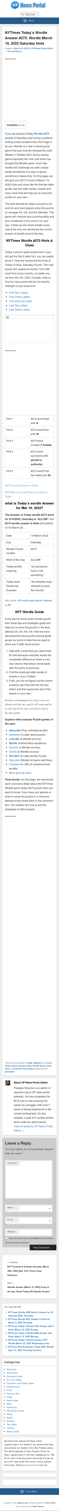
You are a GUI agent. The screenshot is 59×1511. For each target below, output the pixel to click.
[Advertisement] (29, 90)
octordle (14, 739)
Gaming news (13, 1393)
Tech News (12, 1424)
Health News (13, 1400)
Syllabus (11, 1421)
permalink (9, 1071)
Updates (37, 1062)
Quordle (13, 747)
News (9, 1403)
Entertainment (13, 1386)
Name (10, 1207)
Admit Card (12, 1372)
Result (10, 1414)
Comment (12, 1162)
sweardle (14, 734)
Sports (10, 1417)
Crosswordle (16, 764)
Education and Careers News (20, 1383)
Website (11, 1231)
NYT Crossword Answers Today (21, 485)
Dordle (13, 751)
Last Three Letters (19, 309)
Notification (12, 1407)
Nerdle (13, 743)
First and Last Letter (20, 301)
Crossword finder (14, 1376)
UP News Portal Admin (42, 48)
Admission (12, 1369)
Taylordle (14, 760)
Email (10, 1219)
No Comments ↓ (15, 51)
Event (9, 1390)
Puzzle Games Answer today (18, 1065)
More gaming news (20, 773)
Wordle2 (14, 756)
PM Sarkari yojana (15, 1410)
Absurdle (14, 730)
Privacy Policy (50, 1503)
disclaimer (30, 1465)
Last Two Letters (18, 305)
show (21, 125)
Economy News (14, 1379)
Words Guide (13, 1431)
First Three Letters (19, 297)
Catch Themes (38, 1506)
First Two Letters (18, 292)
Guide (29, 1062)
